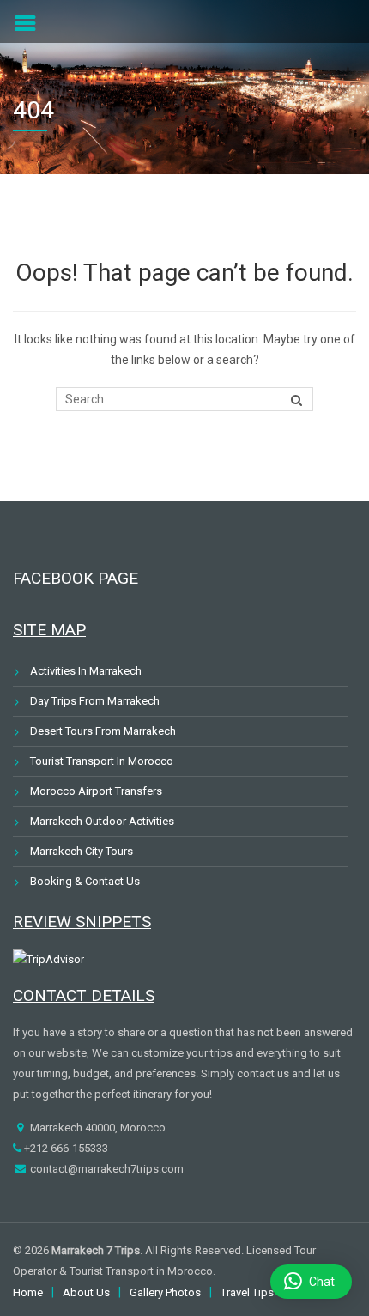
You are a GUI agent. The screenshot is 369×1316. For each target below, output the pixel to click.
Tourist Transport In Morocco (101, 761)
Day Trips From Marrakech (95, 700)
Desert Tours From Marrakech (103, 731)
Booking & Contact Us (85, 881)
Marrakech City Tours (81, 851)
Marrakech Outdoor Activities (102, 821)
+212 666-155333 (64, 1148)
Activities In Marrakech (86, 670)
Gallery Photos (165, 1292)
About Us (86, 1292)
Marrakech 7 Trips (95, 1250)
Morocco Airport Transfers (96, 791)
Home (28, 1292)
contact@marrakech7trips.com (105, 1168)
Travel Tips (247, 1292)
